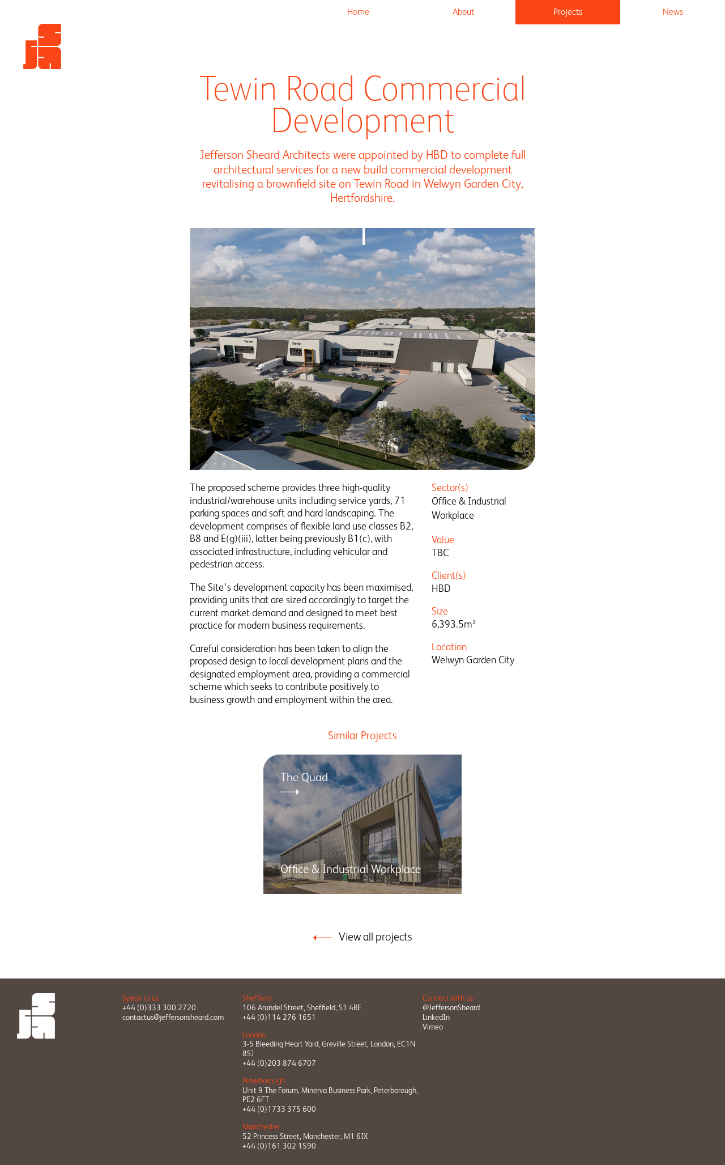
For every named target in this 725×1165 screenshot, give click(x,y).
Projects (567, 11)
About (463, 11)
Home (358, 11)
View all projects (375, 936)
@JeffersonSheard (451, 1007)
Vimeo (433, 1026)
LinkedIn (436, 1017)
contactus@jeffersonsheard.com (173, 1017)
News (673, 11)
